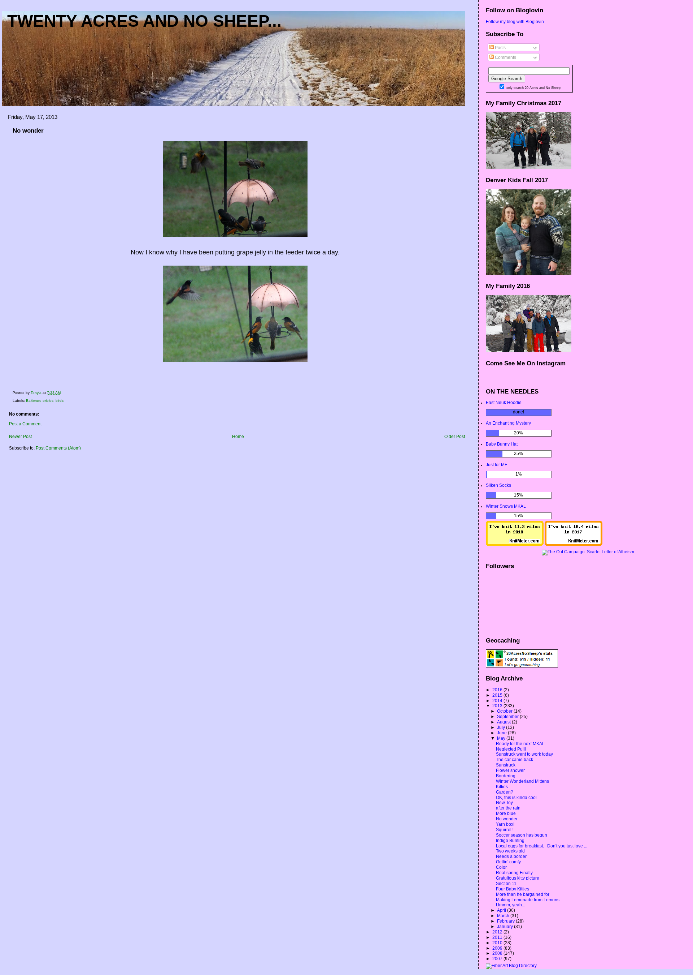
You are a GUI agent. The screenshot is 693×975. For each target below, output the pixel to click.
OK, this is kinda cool (516, 797)
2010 (498, 943)
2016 (498, 690)
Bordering (505, 776)
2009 (498, 948)
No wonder (507, 819)
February (506, 921)
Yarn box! (505, 824)
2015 (498, 695)
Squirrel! (504, 830)
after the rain (508, 808)
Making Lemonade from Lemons (527, 900)
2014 (498, 701)
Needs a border (511, 856)
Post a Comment (25, 424)
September (508, 716)
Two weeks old (510, 851)
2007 (498, 959)
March (503, 916)
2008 (498, 953)
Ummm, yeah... (510, 905)
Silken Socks (498, 485)
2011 (498, 937)
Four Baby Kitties (512, 889)
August (504, 722)
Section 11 (506, 883)
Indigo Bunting (510, 840)
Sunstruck (505, 765)
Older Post (454, 436)
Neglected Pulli (511, 749)
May (501, 738)
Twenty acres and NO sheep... (144, 21)
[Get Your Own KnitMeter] (515, 544)
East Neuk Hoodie (504, 402)
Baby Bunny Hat (502, 444)
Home (238, 436)
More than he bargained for (522, 894)
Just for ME (496, 465)
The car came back (514, 759)
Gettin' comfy (508, 862)
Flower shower (510, 770)
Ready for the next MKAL (520, 744)
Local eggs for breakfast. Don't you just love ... (541, 846)
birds (60, 401)
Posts (500, 48)
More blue (506, 813)
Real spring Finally (514, 873)
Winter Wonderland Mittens (522, 781)
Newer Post (20, 436)
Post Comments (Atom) (58, 448)
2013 (498, 706)
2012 (498, 932)
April (502, 910)
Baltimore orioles (39, 401)
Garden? (504, 792)
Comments (505, 57)
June (502, 733)
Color (501, 867)
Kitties (502, 787)
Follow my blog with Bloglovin (515, 22)
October (505, 711)
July (501, 727)
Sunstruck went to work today (524, 754)
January (505, 926)
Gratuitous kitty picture (517, 878)
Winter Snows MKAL (506, 506)
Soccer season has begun (521, 835)
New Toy (504, 802)
